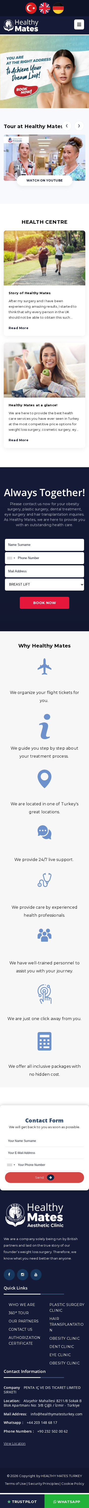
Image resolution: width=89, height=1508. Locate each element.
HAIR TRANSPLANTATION (66, 1324)
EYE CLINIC (60, 1355)
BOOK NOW (44, 603)
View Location (15, 1443)
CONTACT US (20, 1329)
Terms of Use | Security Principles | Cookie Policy (44, 1484)
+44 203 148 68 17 (42, 1422)
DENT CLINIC (61, 1346)
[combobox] (11, 558)
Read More (18, 328)
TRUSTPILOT (24, 1502)
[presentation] (67, 126)
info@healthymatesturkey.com (56, 1414)
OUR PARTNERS (24, 1321)
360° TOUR (19, 1313)
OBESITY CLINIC (64, 1338)
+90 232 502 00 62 (52, 1431)
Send (39, 1177)
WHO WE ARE (22, 1304)
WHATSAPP (68, 1502)
